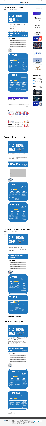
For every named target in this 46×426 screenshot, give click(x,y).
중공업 (25, 4)
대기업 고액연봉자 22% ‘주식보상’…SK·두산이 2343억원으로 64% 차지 (18, 117)
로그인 (41, 0)
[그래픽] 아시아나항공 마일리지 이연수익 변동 (38, 18)
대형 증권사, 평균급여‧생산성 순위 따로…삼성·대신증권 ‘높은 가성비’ (38, 23)
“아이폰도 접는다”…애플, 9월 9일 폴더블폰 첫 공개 (38, 30)
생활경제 (28, 4)
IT (19, 4)
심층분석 (10, 4)
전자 (16, 4)
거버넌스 (14, 4)
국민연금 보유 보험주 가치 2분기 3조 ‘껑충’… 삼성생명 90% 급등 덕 (19, 124)
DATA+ (36, 4)
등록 (27, 106)
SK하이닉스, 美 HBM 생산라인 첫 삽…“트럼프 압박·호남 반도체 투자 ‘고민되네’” (38, 34)
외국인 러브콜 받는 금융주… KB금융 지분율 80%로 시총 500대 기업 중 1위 (19, 120)
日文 (8, 0)
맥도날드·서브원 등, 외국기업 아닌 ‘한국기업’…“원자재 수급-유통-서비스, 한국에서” (11, 117)
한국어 (4, 0)
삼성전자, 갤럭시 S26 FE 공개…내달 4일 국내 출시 (38, 25)
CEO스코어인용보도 (35, 73)
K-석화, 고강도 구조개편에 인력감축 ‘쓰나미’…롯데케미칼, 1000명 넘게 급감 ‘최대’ (38, 20)
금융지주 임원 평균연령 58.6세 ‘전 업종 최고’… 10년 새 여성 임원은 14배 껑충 (11, 125)
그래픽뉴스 (32, 4)
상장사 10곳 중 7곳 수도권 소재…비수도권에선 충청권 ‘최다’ (25, 116)
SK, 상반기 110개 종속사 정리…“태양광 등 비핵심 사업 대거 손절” (38, 27)
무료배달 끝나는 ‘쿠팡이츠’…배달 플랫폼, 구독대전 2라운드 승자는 (38, 32)
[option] (37, 45)
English (6, 0)
